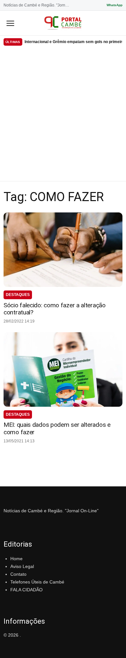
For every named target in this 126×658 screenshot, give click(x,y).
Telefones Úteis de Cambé (37, 581)
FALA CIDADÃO (26, 589)
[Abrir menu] (10, 23)
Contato (18, 574)
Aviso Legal (22, 566)
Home (16, 558)
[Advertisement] (63, 114)
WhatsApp (114, 5)
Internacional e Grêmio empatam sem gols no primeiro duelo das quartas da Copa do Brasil (73, 42)
